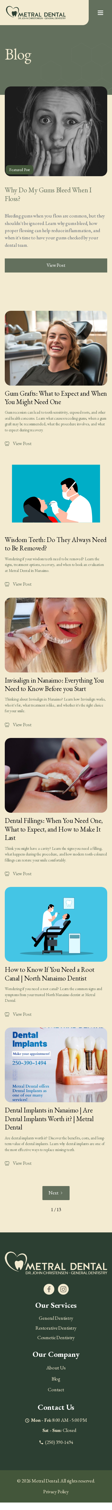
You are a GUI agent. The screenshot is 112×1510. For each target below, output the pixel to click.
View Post (56, 265)
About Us (56, 1368)
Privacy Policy (56, 1491)
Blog (56, 1379)
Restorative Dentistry (56, 1328)
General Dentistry (56, 1318)
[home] (36, 12)
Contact (56, 1389)
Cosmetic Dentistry (56, 1337)
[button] (100, 13)
